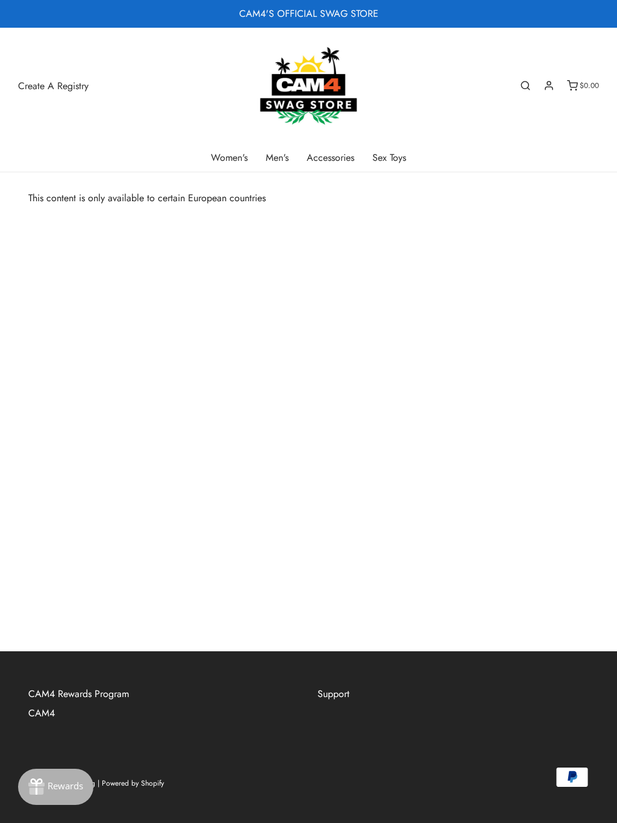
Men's (277, 157)
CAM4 (41, 713)
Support (333, 694)
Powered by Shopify (133, 783)
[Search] (525, 85)
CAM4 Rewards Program (78, 694)
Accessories (330, 157)
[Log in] (549, 85)
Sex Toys (389, 157)
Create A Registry (53, 86)
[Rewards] (55, 787)
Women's (229, 157)
